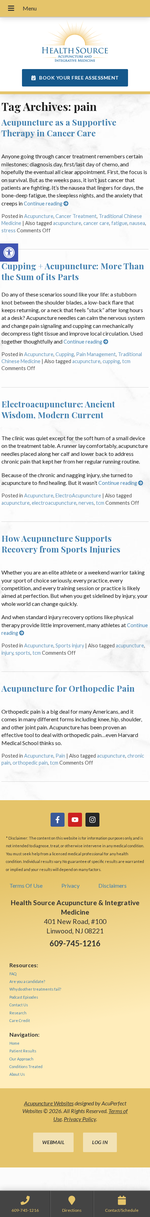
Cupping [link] (64, 354)
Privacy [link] (70, 885)
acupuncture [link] (67, 223)
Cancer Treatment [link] (76, 216)
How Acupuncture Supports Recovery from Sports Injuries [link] (60, 544)
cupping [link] (111, 361)
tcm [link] (126, 361)
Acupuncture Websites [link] (49, 1103)
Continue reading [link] (43, 203)
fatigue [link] (119, 223)
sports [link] (22, 653)
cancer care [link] (96, 223)
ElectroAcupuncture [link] (78, 495)
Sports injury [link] (69, 645)
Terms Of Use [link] (26, 885)
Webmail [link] (53, 1142)
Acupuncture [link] (38, 216)
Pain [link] (60, 756)
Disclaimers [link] (112, 885)
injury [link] (7, 653)
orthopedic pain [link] (30, 763)
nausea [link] (137, 223)
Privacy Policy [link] (80, 1118)
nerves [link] (86, 503)
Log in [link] (100, 1142)
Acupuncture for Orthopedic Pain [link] (68, 688)
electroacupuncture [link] (54, 503)
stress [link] (8, 230)
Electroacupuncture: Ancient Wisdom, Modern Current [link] (58, 409)
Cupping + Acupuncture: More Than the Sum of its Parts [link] (72, 271)
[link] (9, 252)
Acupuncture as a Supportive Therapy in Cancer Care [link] (58, 127)
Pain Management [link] (96, 354)
